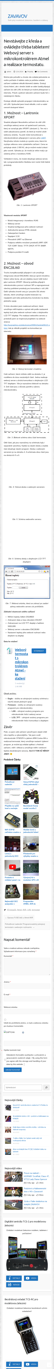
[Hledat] (46, 1087)
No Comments (42, 72)
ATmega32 (11, 910)
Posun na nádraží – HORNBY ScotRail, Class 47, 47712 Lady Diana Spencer (36, 1176)
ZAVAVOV (17, 16)
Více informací (14, 1361)
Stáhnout (39, 651)
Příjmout (33, 1361)
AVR (24, 910)
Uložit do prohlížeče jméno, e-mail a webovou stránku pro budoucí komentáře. (26, 1024)
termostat (36, 910)
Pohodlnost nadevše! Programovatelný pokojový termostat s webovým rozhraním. (25, 925)
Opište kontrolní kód (12, 1050)
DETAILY (16, 1278)
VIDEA (33, 1278)
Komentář (8, 956)
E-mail (7, 994)
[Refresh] (23, 1032)
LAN (29, 910)
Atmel (19, 910)
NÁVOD (16, 1285)
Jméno (7, 982)
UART (43, 138)
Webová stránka (10, 1007)
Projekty (30, 72)
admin (9, 72)
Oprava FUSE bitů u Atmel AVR (19, 918)
